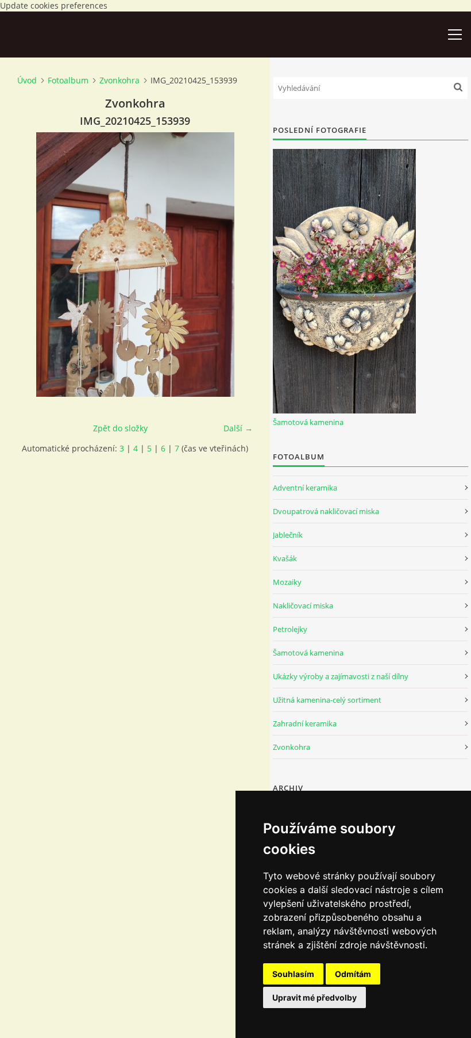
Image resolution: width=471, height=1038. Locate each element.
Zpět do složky (120, 428)
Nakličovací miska (303, 605)
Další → (238, 428)
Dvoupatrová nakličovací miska (326, 511)
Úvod (27, 80)
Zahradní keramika (305, 723)
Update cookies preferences (53, 5)
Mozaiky (287, 582)
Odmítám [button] (353, 974)
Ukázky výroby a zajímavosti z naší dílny (340, 676)
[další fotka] (234, 264)
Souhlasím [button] (293, 974)
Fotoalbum (68, 80)
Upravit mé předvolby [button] (314, 997)
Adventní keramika (305, 487)
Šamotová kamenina (308, 422)
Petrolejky (290, 629)
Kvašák (285, 558)
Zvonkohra (119, 80)
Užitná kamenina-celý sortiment (327, 700)
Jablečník (288, 535)
